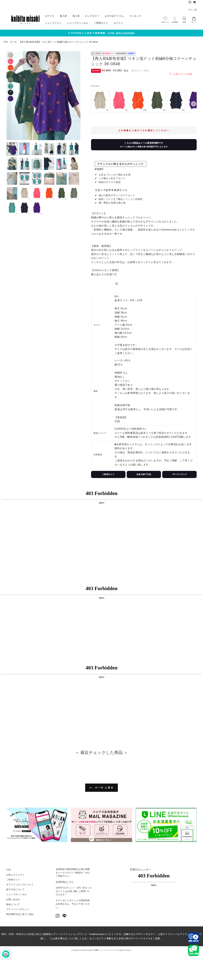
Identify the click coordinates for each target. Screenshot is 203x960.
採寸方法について (15, 889)
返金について (13, 904)
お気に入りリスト (15, 875)
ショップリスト (53, 23)
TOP (5, 42)
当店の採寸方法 (143, 474)
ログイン (118, 23)
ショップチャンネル (77, 23)
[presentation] (193, 103)
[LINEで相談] (193, 950)
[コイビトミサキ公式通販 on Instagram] (57, 916)
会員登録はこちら (65, 882)
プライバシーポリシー (17, 909)
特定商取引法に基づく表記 (20, 914)
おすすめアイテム (114, 16)
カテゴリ (49, 16)
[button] (181, 74)
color (95, 86)
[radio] (100, 101)
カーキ (13, 42)
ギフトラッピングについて (20, 884)
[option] (101, 33)
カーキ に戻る (104, 787)
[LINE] (64, 916)
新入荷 (63, 16)
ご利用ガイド (101, 23)
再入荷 (76, 16)
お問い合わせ (13, 899)
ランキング (135, 16)
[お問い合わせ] (193, 937)
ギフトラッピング (179, 474)
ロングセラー (92, 16)
